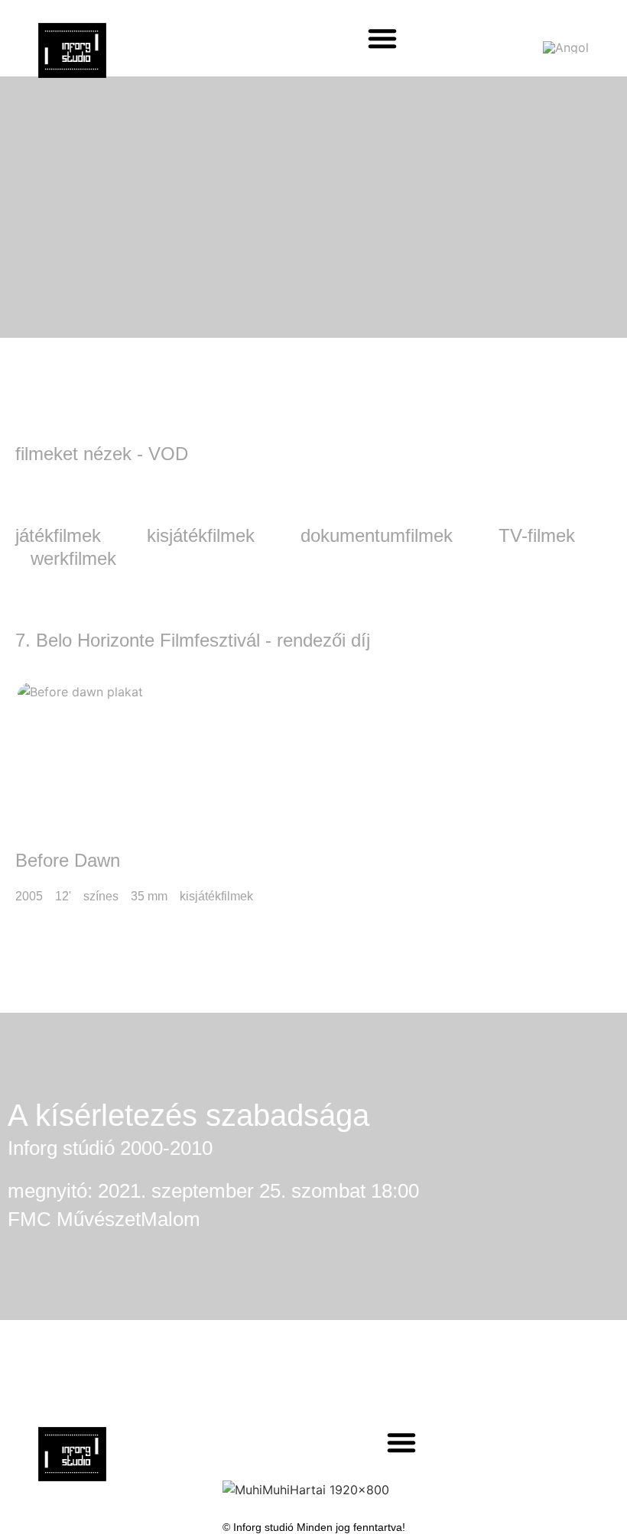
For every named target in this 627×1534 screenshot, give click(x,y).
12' (63, 896)
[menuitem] (566, 47)
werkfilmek (73, 558)
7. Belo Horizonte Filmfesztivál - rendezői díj (192, 640)
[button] (382, 38)
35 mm (149, 896)
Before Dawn (67, 860)
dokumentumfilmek (377, 535)
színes (101, 896)
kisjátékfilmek (201, 535)
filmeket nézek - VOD (101, 453)
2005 (29, 896)
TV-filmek (537, 535)
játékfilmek (58, 535)
